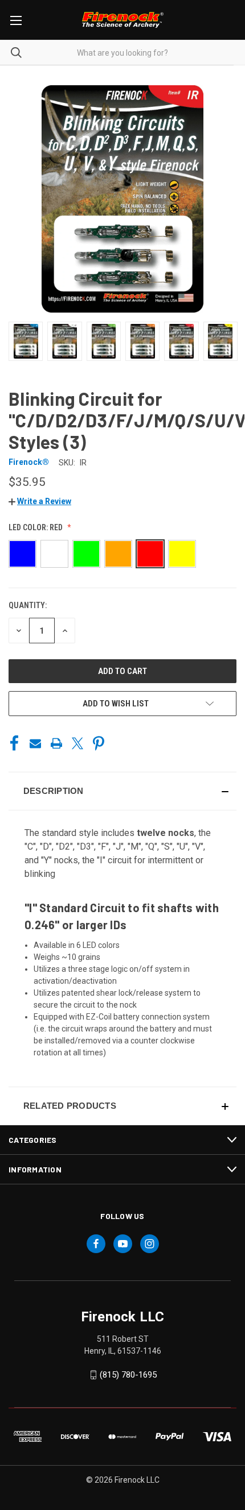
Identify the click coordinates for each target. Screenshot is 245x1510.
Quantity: (28, 605)
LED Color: (36, 527)
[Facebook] (14, 743)
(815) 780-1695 (128, 1375)
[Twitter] (77, 743)
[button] (40, 501)
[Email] (35, 743)
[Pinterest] (98, 743)
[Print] (56, 743)
